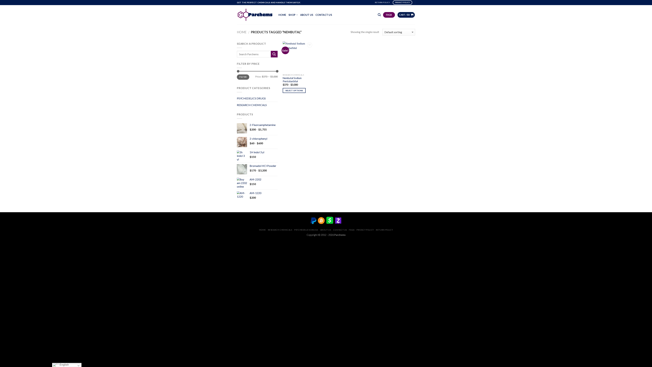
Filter (243, 77)
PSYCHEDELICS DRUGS (251, 98)
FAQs (351, 230)
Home (282, 14)
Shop (291, 14)
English (64, 364)
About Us (306, 14)
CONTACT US (323, 14)
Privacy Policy (365, 230)
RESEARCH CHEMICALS (252, 105)
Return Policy (384, 230)
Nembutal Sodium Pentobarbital (292, 80)
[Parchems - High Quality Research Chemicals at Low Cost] (255, 15)
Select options (294, 90)
